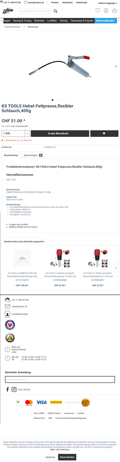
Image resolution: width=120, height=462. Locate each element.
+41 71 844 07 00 (20, 300)
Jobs (14, 352)
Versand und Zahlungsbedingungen (71, 418)
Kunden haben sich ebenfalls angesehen (24, 241)
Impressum (69, 413)
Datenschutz (39, 418)
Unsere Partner (19, 349)
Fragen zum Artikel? (18, 224)
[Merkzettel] (99, 11)
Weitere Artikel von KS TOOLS (23, 227)
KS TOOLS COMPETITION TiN (22, 275)
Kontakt (80, 413)
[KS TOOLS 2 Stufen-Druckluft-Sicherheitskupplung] (60, 259)
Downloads (81, 2)
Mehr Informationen (60, 449)
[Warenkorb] (114, 11)
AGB (50, 418)
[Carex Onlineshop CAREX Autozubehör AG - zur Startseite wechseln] (8, 11)
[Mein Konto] (107, 11)
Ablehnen (50, 457)
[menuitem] (38, 10)
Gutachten (67, 2)
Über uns (16, 347)
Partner (55, 2)
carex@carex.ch (36, 2)
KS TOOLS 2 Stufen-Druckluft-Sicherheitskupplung (60, 275)
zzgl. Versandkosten (19, 126)
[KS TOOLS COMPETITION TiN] (22, 259)
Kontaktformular (20, 314)
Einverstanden (67, 457)
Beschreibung (11, 155)
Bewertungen (32, 155)
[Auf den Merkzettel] (104, 133)
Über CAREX (39, 413)
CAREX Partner (54, 413)
